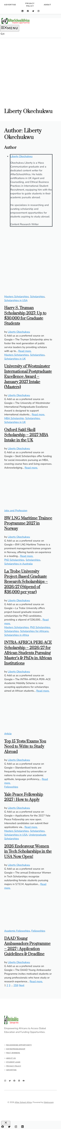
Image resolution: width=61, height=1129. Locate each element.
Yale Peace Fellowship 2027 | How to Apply (23, 797)
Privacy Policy (29, 4)
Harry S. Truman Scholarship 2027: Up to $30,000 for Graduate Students (25, 315)
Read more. (24, 351)
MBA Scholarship (14, 418)
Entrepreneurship (15, 1049)
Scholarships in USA (16, 300)
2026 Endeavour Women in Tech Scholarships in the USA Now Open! (28, 851)
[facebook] (28, 11)
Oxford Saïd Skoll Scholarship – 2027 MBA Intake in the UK (26, 435)
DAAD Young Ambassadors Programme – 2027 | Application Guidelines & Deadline (27, 946)
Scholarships (37, 296)
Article (8, 733)
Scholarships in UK (15, 358)
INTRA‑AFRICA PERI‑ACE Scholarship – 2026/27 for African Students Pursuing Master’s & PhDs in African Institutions (28, 653)
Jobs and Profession (15, 510)
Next (21, 985)
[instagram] (38, 11)
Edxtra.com (49, 1102)
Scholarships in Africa (16, 635)
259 (15, 985)
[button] (2, 34)
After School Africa (23, 1102)
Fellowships (11, 787)
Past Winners (13, 1053)
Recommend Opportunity (19, 1045)
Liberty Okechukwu (21, 156)
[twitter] (33, 11)
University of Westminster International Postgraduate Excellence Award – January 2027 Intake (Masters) (28, 376)
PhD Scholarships (14, 560)
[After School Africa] (15, 23)
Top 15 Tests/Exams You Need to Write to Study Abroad (25, 746)
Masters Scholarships (16, 296)
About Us (11, 1058)
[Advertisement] (30, 69)
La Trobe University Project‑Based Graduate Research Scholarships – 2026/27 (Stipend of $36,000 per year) (26, 582)
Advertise (10, 5)
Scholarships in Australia (18, 563)
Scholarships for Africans (34, 631)
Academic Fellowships (17, 931)
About (47, 5)
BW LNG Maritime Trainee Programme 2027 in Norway (28, 523)
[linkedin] (22, 11)
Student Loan (13, 1062)
